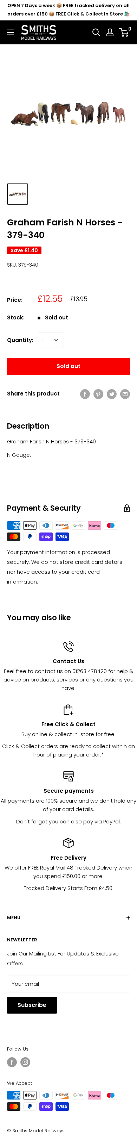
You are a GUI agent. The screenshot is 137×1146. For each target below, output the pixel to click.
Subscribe (32, 1005)
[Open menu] (10, 32)
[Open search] (96, 32)
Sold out (68, 366)
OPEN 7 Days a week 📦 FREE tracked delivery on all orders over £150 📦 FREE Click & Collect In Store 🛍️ (68, 9)
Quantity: (20, 340)
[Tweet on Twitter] (112, 394)
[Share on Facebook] (85, 394)
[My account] (109, 32)
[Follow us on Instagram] (25, 1062)
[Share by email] (125, 394)
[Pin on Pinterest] (98, 394)
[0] (124, 32)
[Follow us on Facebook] (12, 1062)
